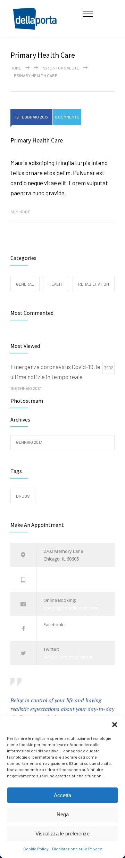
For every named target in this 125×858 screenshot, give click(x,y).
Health (56, 283)
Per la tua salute (60, 67)
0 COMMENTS (67, 116)
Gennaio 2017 (29, 442)
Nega (63, 814)
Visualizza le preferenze (62, 833)
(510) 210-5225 (58, 575)
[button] (114, 724)
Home (15, 67)
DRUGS (23, 495)
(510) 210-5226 (58, 583)
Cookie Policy (36, 848)
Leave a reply (82, 192)
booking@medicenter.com (70, 608)
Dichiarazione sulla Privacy (77, 848)
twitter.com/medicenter (68, 657)
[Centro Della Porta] (46, 18)
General (25, 283)
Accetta (62, 795)
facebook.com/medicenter (70, 632)
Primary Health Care (36, 140)
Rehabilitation (93, 283)
